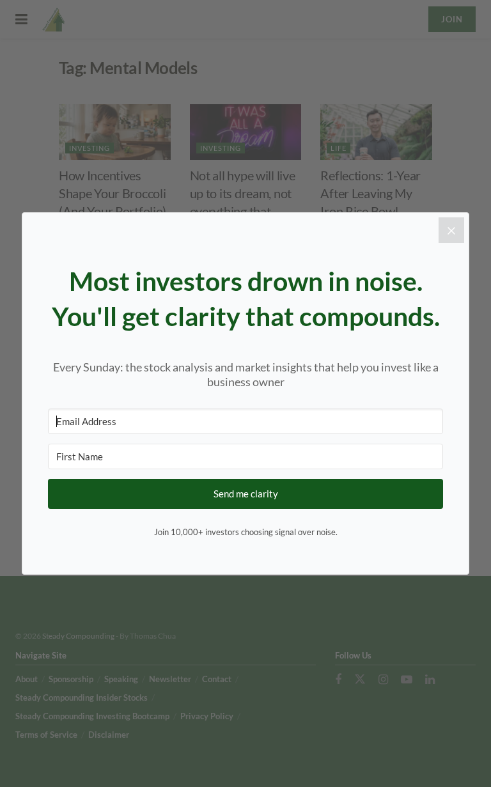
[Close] (451, 230)
